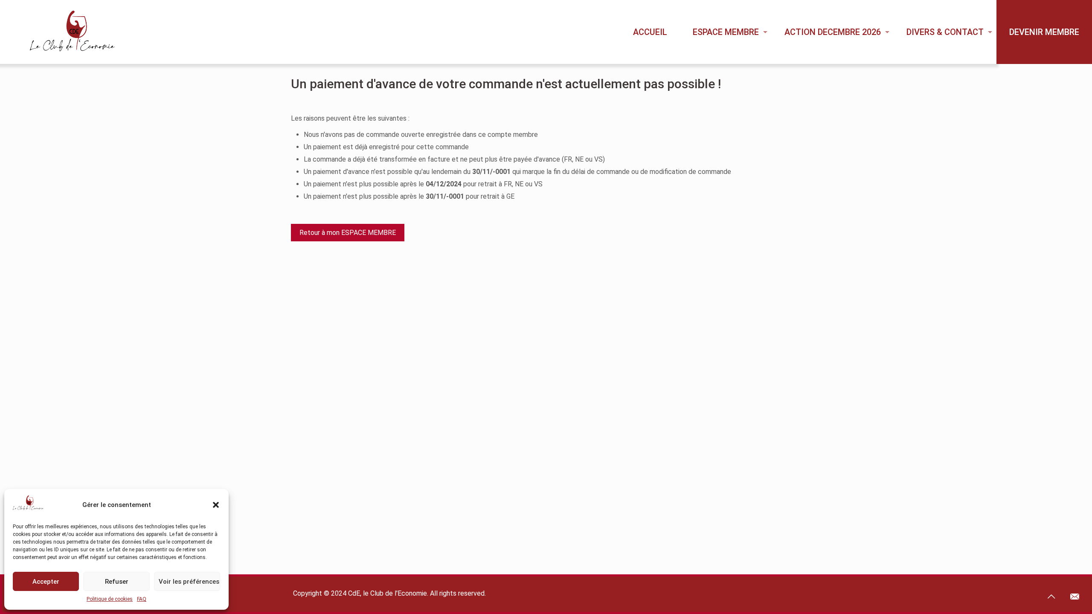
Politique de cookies (110, 599)
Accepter (45, 581)
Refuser (116, 581)
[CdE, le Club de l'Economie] (65, 32)
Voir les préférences (189, 581)
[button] (216, 505)
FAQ (141, 599)
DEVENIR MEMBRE (1044, 32)
